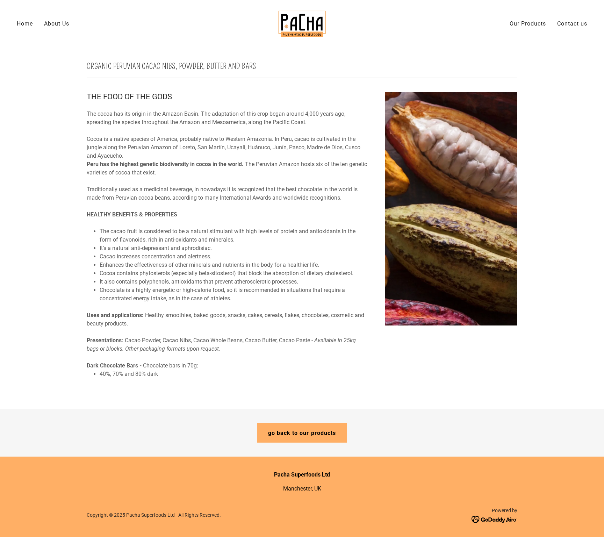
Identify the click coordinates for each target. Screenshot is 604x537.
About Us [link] (56, 23)
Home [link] (25, 23)
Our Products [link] (528, 23)
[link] (302, 23)
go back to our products (302, 433)
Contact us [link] (572, 23)
